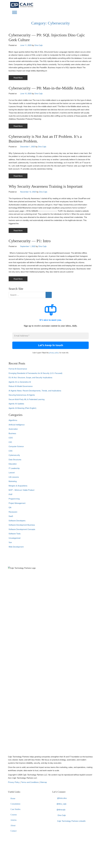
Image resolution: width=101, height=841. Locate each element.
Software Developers (17, 520)
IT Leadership (14, 468)
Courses (13, 815)
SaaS (11, 516)
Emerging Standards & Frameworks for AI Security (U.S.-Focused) (35, 373)
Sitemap (43, 782)
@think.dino (62, 798)
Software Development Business (22, 524)
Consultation (15, 804)
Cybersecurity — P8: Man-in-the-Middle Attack (46, 88)
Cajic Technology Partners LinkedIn (71, 821)
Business (12, 433)
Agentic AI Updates (16, 403)
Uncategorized (14, 538)
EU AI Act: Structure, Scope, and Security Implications (30, 377)
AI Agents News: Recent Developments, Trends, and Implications (35, 390)
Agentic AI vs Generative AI (20, 382)
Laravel (12, 472)
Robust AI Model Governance (21, 386)
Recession (13, 511)
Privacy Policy (14, 782)
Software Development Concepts (22, 529)
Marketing (13, 481)
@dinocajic (61, 809)
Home (12, 798)
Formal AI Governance (18, 368)
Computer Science (16, 446)
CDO (11, 437)
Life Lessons (14, 477)
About (12, 825)
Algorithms (13, 420)
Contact (13, 831)
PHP (10, 494)
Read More (18, 77)
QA (10, 507)
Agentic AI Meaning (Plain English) (22, 408)
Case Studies (15, 809)
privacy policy (54, 352)
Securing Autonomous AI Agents (22, 395)
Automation (13, 429)
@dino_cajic (62, 803)
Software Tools (15, 533)
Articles (13, 820)
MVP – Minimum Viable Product (21, 490)
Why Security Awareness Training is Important (46, 186)
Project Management (17, 503)
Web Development (16, 546)
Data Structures (15, 459)
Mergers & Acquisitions (18, 485)
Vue (10, 542)
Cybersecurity (14, 455)
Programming (14, 498)
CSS (10, 450)
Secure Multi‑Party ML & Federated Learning (26, 399)
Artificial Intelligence (17, 424)
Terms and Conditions (30, 782)
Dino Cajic (38, 45)
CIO (10, 442)
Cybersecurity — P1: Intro (30, 241)
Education (13, 463)
